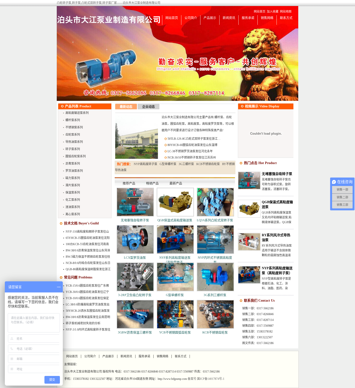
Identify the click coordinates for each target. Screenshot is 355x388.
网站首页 (259, 11)
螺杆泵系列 (72, 120)
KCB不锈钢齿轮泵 (208, 164)
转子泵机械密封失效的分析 (83, 323)
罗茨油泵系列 (74, 171)
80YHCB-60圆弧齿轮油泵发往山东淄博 (192, 145)
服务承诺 (248, 18)
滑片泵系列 (72, 185)
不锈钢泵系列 (74, 127)
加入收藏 (272, 11)
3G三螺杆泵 (186, 164)
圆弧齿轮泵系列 (75, 156)
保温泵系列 (72, 192)
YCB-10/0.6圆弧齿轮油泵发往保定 (87, 298)
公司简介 (191, 18)
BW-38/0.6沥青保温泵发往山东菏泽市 (85, 251)
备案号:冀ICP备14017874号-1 (206, 379)
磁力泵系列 (72, 178)
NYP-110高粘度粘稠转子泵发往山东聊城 (84, 232)
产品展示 (210, 18)
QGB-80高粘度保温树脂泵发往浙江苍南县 (85, 270)
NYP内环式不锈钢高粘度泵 (215, 260)
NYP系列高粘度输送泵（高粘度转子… (175, 260)
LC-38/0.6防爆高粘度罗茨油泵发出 (87, 304)
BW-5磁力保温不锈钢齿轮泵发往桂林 (85, 257)
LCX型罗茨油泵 (135, 257)
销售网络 (267, 18)
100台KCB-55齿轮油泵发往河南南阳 (84, 245)
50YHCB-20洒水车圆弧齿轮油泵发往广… (85, 311)
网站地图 (285, 11)
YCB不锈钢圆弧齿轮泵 (175, 332)
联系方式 (286, 18)
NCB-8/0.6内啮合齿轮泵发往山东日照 (85, 264)
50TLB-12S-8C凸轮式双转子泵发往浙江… (194, 138)
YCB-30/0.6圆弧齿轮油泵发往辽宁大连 (84, 293)
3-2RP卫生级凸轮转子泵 (134, 295)
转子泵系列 (72, 149)
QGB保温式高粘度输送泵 (174, 220)
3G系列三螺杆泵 (215, 295)
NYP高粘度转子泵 (145, 164)
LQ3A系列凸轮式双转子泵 (215, 220)
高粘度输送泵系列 (77, 113)
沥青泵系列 (72, 163)
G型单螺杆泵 (168, 164)
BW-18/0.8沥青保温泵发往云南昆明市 (85, 318)
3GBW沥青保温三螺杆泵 (135, 332)
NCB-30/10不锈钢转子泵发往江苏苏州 (192, 157)
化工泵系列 (72, 199)
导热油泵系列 (74, 142)
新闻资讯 (229, 18)
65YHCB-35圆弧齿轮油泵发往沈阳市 (85, 239)
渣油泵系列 (72, 207)
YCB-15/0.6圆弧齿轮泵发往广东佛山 (84, 286)
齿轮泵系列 (72, 134)
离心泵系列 (72, 214)
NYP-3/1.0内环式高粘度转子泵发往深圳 (85, 330)
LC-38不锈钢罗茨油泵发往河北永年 (190, 151)
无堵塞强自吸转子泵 (135, 220)
